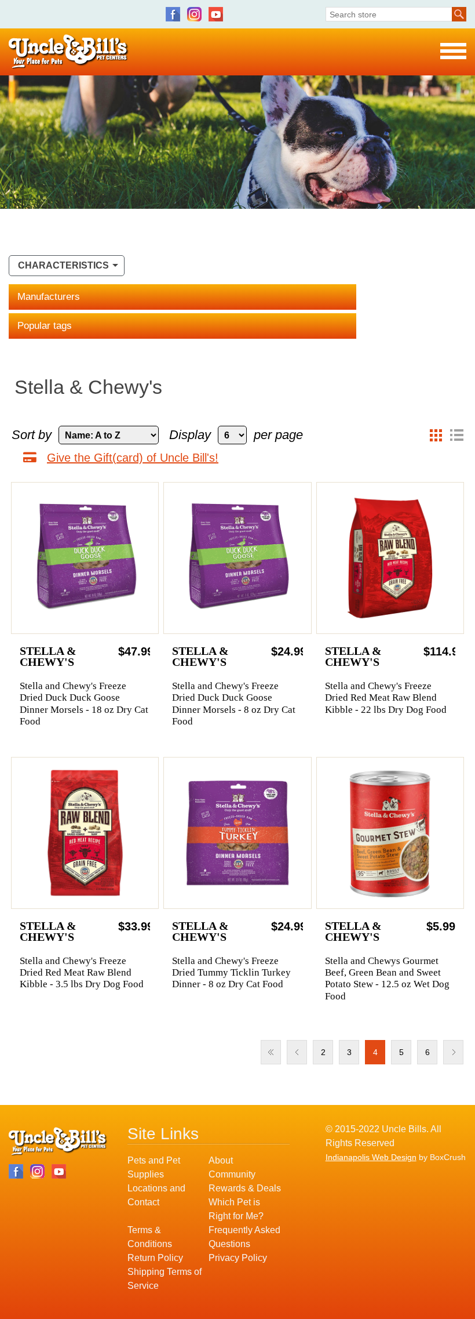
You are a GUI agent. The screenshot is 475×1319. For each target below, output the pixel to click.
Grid (436, 435)
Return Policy (155, 1258)
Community (232, 1174)
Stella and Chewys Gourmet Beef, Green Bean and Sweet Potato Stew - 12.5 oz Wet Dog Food (387, 978)
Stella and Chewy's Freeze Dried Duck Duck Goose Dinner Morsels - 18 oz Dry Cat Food (84, 703)
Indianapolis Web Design (371, 1157)
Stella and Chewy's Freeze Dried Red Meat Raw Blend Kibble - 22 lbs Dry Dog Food (386, 697)
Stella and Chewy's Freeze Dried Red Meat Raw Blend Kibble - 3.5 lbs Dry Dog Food (82, 972)
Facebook (173, 14)
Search (459, 14)
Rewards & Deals (245, 1188)
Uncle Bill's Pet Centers (69, 51)
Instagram (194, 14)
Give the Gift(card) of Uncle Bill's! (132, 457)
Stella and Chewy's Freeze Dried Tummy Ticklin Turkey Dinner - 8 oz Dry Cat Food (231, 972)
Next (453, 1052)
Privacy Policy (238, 1258)
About (221, 1160)
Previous (297, 1052)
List (456, 435)
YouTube (216, 14)
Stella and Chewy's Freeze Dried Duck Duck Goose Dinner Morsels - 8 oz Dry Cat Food (233, 703)
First (271, 1052)
